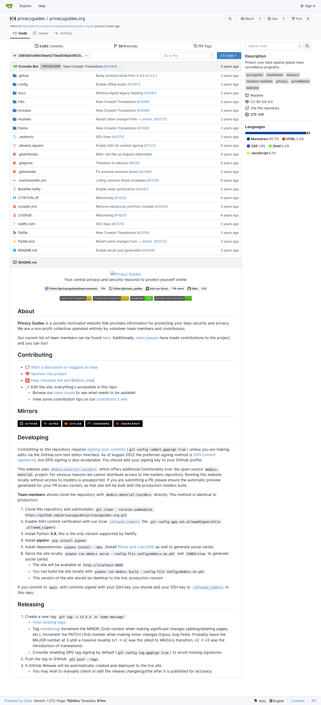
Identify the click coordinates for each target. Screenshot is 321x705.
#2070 (118, 137)
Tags (205, 46)
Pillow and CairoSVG (136, 546)
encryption (255, 75)
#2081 (150, 93)
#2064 (161, 206)
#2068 (148, 250)
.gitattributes (28, 154)
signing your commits (106, 449)
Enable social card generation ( (119, 250)
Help (42, 6)
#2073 (160, 119)
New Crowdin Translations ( (84, 66)
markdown (275, 75)
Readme (257, 95)
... (120, 65)
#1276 (153, 180)
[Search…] (307, 46)
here (106, 337)
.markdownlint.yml (32, 180)
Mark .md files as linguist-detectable (124, 154)
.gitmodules (27, 172)
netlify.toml (26, 224)
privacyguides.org (67, 18)
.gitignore (25, 163)
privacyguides (31, 18)
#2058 (143, 233)
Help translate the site (50, 380)
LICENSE (25, 215)
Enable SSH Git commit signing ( (120, 145)
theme (23, 128)
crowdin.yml (27, 206)
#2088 (110, 66)
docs (22, 93)
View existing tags (49, 622)
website (252, 88)
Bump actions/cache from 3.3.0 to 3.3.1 (126, 75)
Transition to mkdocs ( (113, 163)
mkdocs (292, 75)
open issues (64, 392)
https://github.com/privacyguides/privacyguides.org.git (57, 26)
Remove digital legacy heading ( (120, 93)
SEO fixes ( (104, 137)
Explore (25, 6)
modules (24, 119)
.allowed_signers (30, 145)
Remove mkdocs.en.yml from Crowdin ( (126, 206)
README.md (27, 250)
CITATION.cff (28, 198)
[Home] (9, 6)
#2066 (145, 172)
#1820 (120, 198)
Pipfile (22, 233)
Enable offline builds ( (112, 84)
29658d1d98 (50, 66)
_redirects (25, 137)
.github (23, 75)
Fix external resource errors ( (118, 172)
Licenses (297, 701)
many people (147, 337)
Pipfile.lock (26, 241)
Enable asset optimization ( (116, 189)
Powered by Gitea (18, 701)
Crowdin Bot (28, 66)
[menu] (260, 701)
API (313, 701)
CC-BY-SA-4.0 (262, 102)
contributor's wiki (112, 399)
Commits (51, 46)
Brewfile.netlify (29, 189)
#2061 (142, 189)
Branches (128, 46)
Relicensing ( (105, 198)
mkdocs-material (259, 81)
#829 (134, 163)
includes (24, 110)
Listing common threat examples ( (122, 180)
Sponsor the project (49, 373)
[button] (247, 18)
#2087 (134, 84)
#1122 (149, 145)
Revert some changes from (117, 119)
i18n (21, 102)
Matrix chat (83, 380)
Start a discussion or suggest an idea (64, 367)
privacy (282, 81)
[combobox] (187, 55)
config (23, 84)
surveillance (300, 81)
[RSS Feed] (230, 18)
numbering (49, 628)
